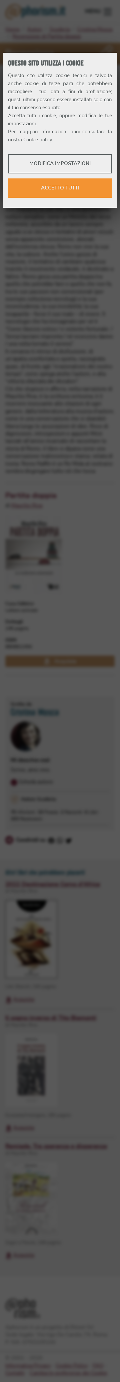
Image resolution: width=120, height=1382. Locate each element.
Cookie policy (37, 139)
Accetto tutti (60, 187)
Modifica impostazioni (60, 163)
